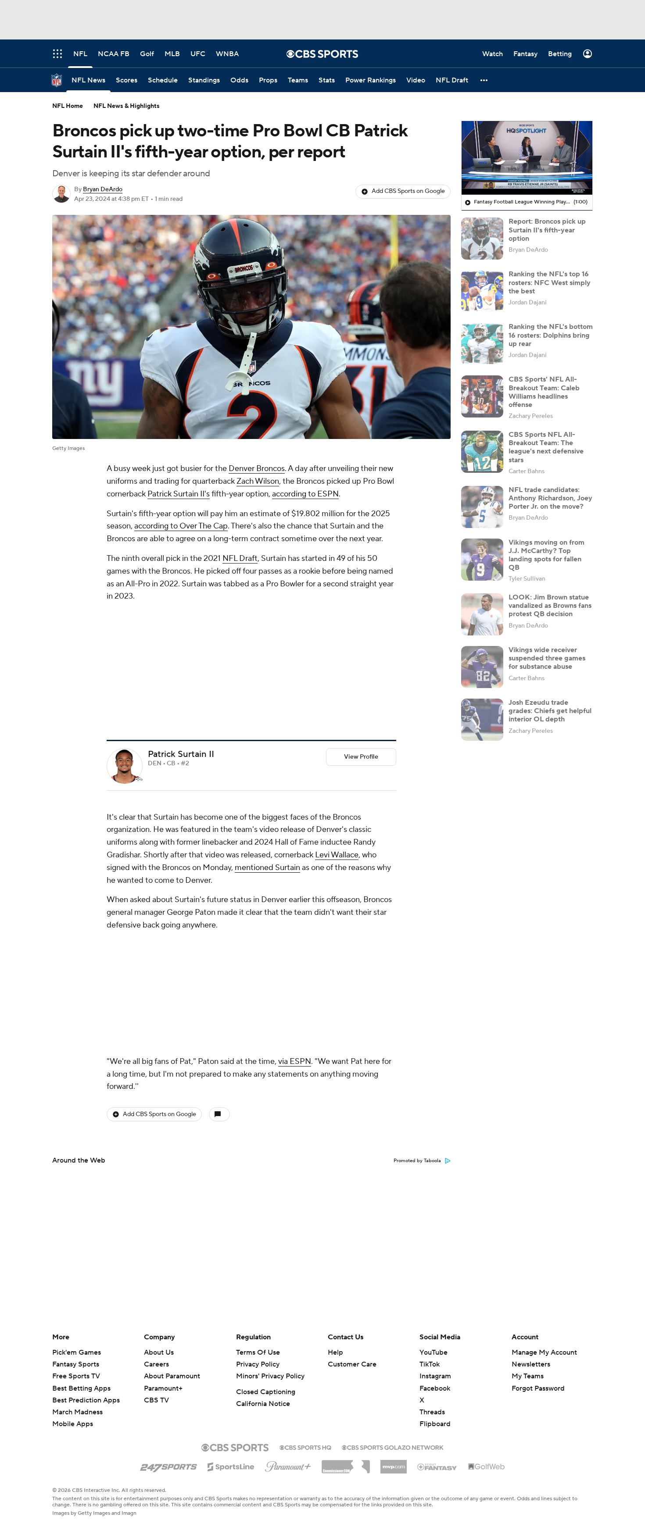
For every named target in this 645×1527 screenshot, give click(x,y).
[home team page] (138, 662)
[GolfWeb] (486, 1467)
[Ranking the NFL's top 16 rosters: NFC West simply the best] (482, 291)
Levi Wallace (336, 738)
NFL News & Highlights (126, 106)
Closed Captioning (265, 1392)
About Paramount (172, 1376)
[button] (484, 80)
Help (335, 1352)
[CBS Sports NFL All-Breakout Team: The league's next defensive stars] (482, 452)
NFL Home (67, 106)
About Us (159, 1352)
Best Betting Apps (81, 1388)
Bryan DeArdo (102, 189)
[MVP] (393, 1463)
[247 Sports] (168, 1465)
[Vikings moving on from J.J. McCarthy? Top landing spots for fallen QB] (482, 560)
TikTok (429, 1364)
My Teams (528, 1376)
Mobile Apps (72, 1424)
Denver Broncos (257, 469)
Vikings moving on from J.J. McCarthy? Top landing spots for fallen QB (546, 555)
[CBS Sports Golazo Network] (393, 1446)
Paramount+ (163, 1388)
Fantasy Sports (75, 1364)
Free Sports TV (76, 1376)
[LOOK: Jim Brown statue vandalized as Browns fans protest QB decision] (482, 614)
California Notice (263, 1403)
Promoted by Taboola (417, 927)
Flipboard (435, 1424)
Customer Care (352, 1364)
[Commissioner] (346, 1463)
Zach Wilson (257, 481)
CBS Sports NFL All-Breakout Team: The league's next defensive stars (546, 447)
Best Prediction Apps (86, 1400)
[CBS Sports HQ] (305, 1446)
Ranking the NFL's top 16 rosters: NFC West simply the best (550, 282)
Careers (156, 1364)
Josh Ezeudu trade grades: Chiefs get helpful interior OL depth (550, 711)
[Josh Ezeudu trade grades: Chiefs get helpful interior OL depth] (482, 720)
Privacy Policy (258, 1364)
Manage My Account (544, 1352)
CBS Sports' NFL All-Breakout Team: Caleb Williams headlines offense (544, 392)
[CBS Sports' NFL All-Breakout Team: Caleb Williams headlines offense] (482, 396)
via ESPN (294, 828)
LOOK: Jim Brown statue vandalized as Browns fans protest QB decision (550, 605)
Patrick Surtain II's (178, 494)
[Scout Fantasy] (437, 1466)
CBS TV (156, 1400)
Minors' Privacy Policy (270, 1376)
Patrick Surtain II (181, 637)
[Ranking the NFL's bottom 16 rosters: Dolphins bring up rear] (482, 344)
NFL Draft (240, 558)
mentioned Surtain (267, 751)
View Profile (361, 640)
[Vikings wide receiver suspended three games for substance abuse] (482, 667)
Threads (432, 1412)
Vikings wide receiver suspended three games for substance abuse (547, 658)
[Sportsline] (231, 1465)
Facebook (434, 1388)
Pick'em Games (76, 1352)
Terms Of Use (258, 1352)
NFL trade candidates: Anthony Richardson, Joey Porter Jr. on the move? (550, 498)
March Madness (77, 1412)
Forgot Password (538, 1388)
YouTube (433, 1352)
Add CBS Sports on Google (408, 191)
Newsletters (531, 1364)
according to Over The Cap (181, 526)
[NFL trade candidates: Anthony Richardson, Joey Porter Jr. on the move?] (482, 507)
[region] (527, 158)
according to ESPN (305, 494)
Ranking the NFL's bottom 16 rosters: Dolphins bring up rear (551, 335)
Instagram (435, 1376)
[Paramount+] (288, 1464)
